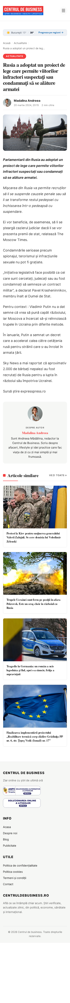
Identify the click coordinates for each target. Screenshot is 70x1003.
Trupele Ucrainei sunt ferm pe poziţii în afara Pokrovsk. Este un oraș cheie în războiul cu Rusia (33, 604)
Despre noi (10, 833)
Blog (6, 839)
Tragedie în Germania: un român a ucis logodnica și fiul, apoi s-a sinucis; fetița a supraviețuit (30, 670)
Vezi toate (57, 475)
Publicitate (9, 845)
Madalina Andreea (27, 100)
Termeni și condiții (14, 878)
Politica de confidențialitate (20, 865)
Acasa (7, 827)
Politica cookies (13, 871)
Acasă (6, 43)
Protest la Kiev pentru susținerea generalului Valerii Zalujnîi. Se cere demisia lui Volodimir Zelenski (34, 537)
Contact (8, 884)
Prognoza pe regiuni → (50, 32)
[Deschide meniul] (63, 10)
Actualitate (20, 43)
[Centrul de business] (23, 10)
